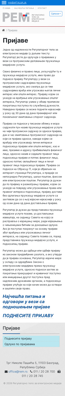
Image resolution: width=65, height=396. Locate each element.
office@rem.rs (17, 371)
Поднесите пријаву (18, 338)
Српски (55, 13)
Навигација (17, 2)
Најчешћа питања (24, 8)
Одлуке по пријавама (20, 344)
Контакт (42, 8)
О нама (6, 8)
